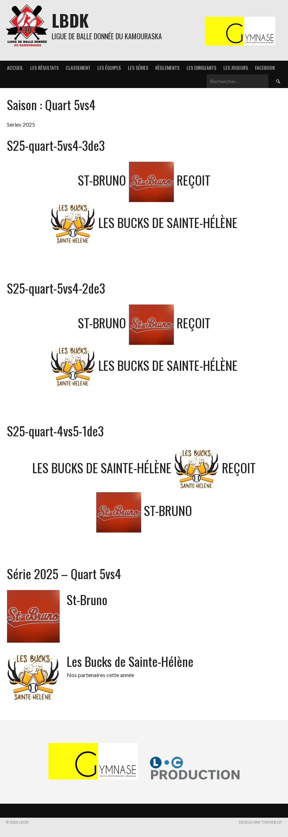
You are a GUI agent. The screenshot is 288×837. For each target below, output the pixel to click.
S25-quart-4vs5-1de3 (55, 430)
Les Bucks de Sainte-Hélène (130, 661)
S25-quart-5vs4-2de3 (56, 288)
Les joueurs (235, 67)
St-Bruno (87, 599)
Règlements (167, 67)
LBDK (70, 20)
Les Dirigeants (201, 67)
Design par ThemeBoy (260, 822)
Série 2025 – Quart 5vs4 (64, 573)
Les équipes (109, 67)
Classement (78, 67)
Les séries (138, 67)
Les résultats (44, 67)
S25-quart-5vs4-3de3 (56, 145)
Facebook (265, 67)
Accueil (15, 67)
